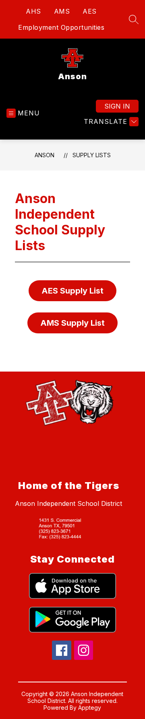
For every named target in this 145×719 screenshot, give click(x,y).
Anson (44, 155)
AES (90, 11)
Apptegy (89, 707)
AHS (33, 11)
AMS (62, 11)
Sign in (117, 106)
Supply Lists (91, 155)
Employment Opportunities (61, 27)
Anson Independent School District (68, 503)
